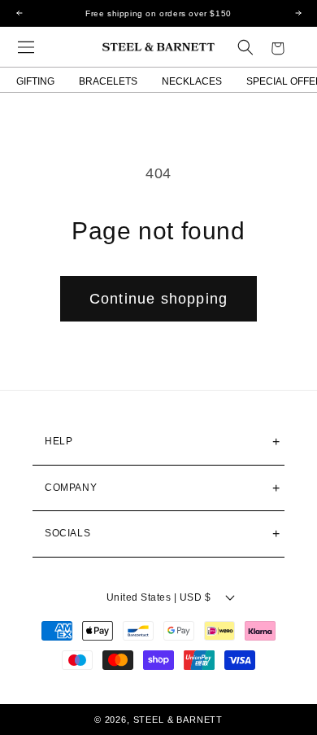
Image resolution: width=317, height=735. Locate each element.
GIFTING (35, 81)
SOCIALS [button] (67, 533)
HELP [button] (58, 441)
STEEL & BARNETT (178, 719)
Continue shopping (158, 299)
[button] (26, 47)
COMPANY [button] (71, 487)
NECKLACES (192, 81)
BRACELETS (108, 81)
